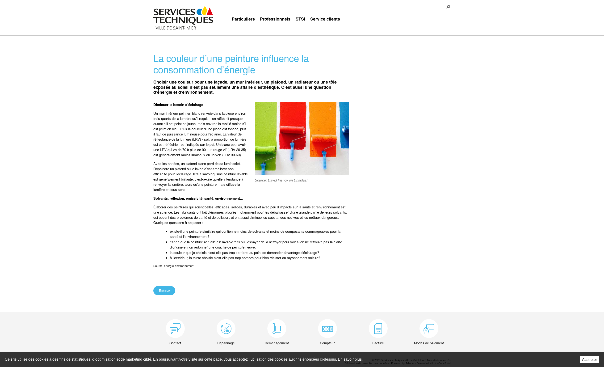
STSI (300, 19)
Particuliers (243, 19)
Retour (164, 290)
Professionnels (275, 19)
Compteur (327, 343)
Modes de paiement (429, 343)
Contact (175, 343)
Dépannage (226, 343)
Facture (378, 343)
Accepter (589, 360)
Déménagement (277, 343)
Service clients (325, 19)
